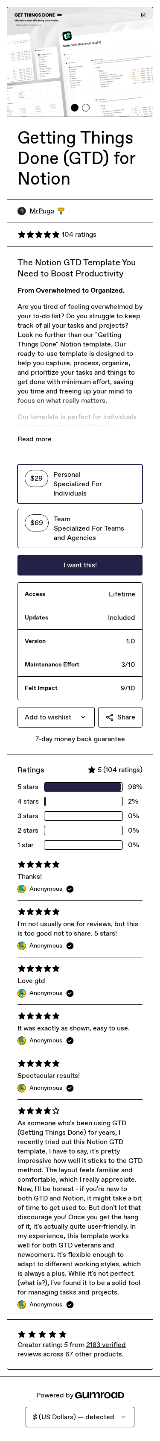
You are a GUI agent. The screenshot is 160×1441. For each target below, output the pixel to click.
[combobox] (56, 717)
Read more (34, 439)
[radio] (80, 484)
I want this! (80, 565)
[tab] (75, 108)
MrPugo (46, 211)
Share (126, 717)
